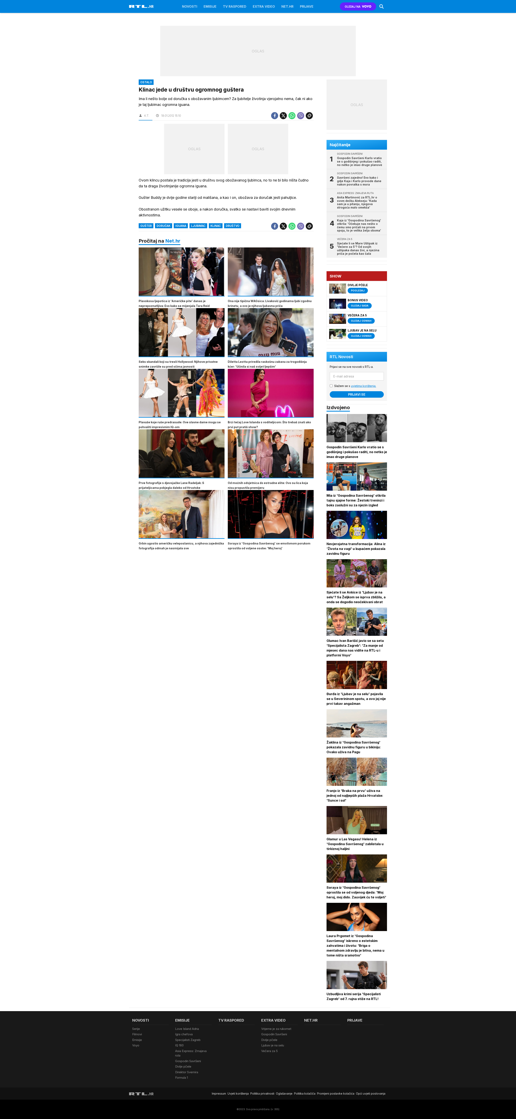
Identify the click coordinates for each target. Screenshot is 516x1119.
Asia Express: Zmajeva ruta (191, 1053)
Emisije (210, 6)
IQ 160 (179, 1045)
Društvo (232, 225)
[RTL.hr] (141, 6)
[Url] (309, 115)
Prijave (306, 6)
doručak (164, 225)
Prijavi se (356, 394)
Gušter (146, 225)
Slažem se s (355, 386)
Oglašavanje (284, 1093)
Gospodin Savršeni (188, 1061)
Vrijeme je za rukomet (276, 1029)
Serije (136, 1029)
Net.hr (172, 241)
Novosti (189, 6)
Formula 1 (181, 1077)
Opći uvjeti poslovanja (370, 1093)
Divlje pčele (183, 1066)
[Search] (381, 6)
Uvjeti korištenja (238, 1093)
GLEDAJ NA (352, 6)
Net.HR (287, 6)
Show (335, 276)
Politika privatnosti (262, 1093)
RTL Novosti (341, 356)
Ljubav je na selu (272, 1045)
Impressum (219, 1093)
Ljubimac (198, 225)
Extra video (264, 6)
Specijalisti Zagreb (188, 1040)
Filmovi (137, 1034)
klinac (215, 225)
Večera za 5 (269, 1051)
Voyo (135, 1045)
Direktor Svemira (186, 1072)
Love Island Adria (187, 1029)
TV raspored (234, 6)
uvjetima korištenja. (363, 386)
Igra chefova (184, 1034)
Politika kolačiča (304, 1093)
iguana (180, 225)
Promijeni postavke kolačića (335, 1093)
